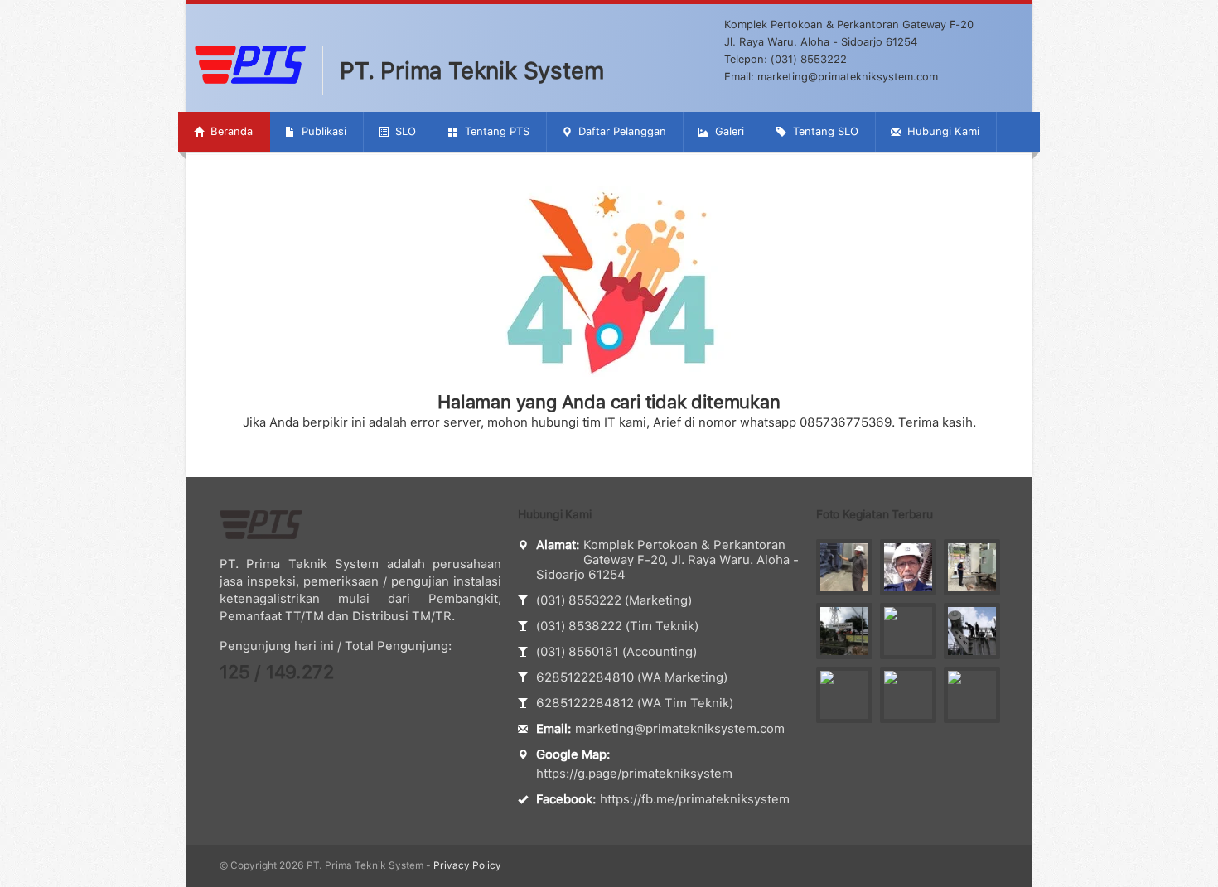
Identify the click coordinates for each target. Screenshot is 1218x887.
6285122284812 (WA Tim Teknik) (634, 703)
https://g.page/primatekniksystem (634, 773)
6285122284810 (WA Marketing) (631, 677)
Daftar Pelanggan (620, 131)
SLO (404, 131)
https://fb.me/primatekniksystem (695, 799)
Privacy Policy (467, 865)
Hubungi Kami (941, 131)
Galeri (728, 131)
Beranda (230, 131)
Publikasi (322, 131)
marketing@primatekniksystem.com (680, 728)
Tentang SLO (824, 131)
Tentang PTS (495, 131)
